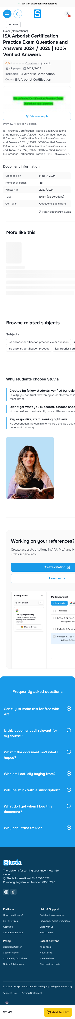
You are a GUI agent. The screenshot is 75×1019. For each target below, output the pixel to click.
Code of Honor (10, 952)
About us (8, 926)
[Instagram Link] (6, 892)
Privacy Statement (32, 993)
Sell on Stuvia (10, 921)
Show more (61, 154)
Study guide (46, 932)
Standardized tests (50, 964)
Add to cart (60, 1012)
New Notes (46, 952)
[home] (37, 13)
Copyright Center (12, 946)
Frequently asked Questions (55, 921)
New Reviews (47, 958)
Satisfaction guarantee (52, 915)
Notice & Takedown (13, 964)
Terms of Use (10, 993)
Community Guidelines (15, 958)
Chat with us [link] (46, 926)
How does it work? (13, 915)
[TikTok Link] (13, 892)
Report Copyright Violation (56, 211)
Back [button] (15, 24)
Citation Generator (13, 932)
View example (39, 116)
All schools (45, 946)
